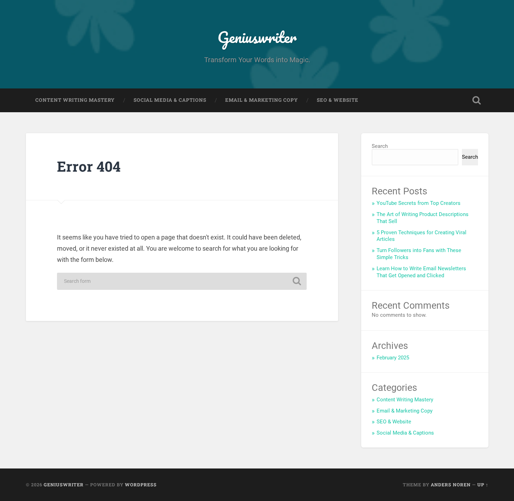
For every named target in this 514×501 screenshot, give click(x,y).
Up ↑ (482, 484)
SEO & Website (337, 100)
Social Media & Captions (170, 100)
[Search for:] (182, 281)
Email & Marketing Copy (261, 100)
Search (380, 146)
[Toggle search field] (476, 100)
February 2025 (393, 358)
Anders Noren (451, 484)
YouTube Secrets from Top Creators (419, 203)
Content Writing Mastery (75, 100)
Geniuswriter (257, 36)
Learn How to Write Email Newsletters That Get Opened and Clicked (421, 272)
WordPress (141, 484)
